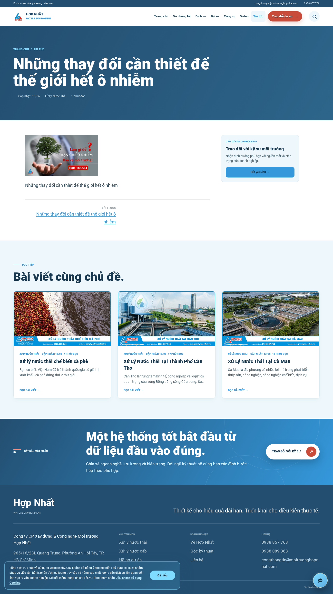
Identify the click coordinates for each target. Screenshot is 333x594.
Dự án (215, 16)
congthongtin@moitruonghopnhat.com (276, 3)
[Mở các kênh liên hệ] (320, 580)
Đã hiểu (162, 575)
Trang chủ (161, 16)
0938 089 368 (275, 551)
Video (244, 16)
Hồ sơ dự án (130, 559)
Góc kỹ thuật (202, 551)
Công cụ (229, 16)
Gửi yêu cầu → (260, 172)
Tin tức (258, 16)
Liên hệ (196, 559)
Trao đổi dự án (282, 16)
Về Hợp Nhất (202, 542)
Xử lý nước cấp (133, 551)
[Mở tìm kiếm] (314, 16)
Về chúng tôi (182, 16)
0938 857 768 (312, 3)
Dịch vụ (201, 16)
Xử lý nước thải (133, 542)
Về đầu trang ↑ (312, 587)
